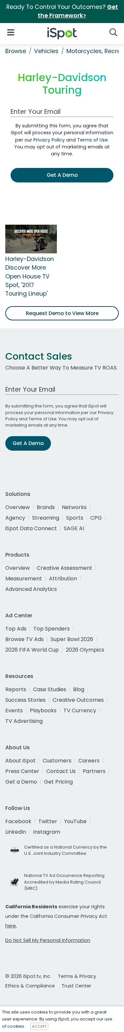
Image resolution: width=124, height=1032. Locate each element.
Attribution (63, 578)
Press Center (22, 771)
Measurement (23, 578)
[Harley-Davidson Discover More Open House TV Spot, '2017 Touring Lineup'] (31, 238)
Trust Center (76, 986)
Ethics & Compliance (30, 986)
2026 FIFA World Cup (32, 650)
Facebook (18, 821)
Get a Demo (21, 782)
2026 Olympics (85, 650)
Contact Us (61, 771)
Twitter (47, 821)
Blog (78, 689)
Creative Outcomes (78, 700)
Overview (17, 507)
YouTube (75, 821)
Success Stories (25, 700)
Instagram (46, 832)
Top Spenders (51, 628)
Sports (74, 518)
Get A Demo (62, 175)
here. (11, 925)
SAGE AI (74, 528)
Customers (57, 760)
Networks (74, 507)
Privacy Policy (49, 140)
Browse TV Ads (24, 639)
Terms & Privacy (77, 976)
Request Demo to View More (62, 313)
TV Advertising (24, 721)
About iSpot (20, 760)
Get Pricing (58, 782)
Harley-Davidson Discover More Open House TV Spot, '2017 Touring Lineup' (29, 276)
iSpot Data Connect (31, 528)
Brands (46, 507)
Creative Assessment (64, 568)
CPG (96, 518)
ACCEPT (39, 1026)
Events (14, 710)
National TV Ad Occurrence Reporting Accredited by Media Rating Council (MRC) (64, 882)
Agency (15, 518)
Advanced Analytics (31, 589)
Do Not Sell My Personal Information (47, 940)
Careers (89, 760)
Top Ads (15, 628)
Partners (94, 771)
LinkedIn (15, 832)
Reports (15, 689)
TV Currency (79, 710)
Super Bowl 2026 (72, 639)
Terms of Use (92, 140)
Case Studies (49, 689)
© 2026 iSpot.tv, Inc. (28, 976)
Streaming (45, 518)
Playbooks (43, 710)
